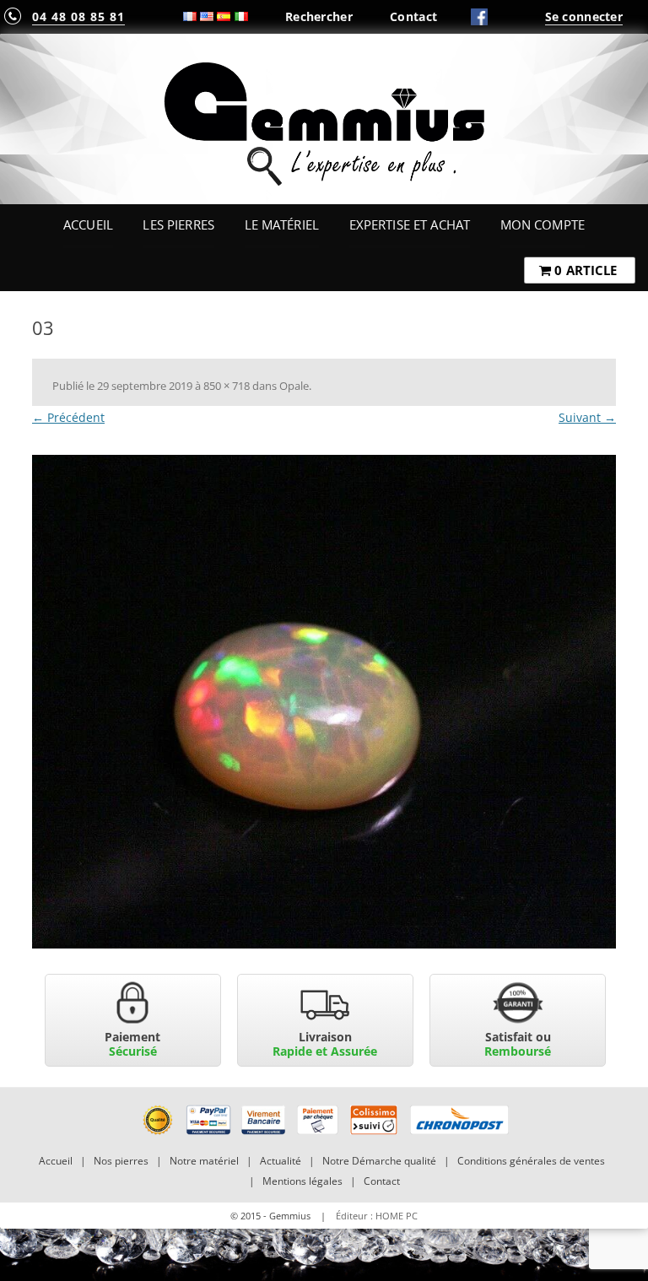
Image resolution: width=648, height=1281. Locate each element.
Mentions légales (302, 1181)
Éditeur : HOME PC (377, 1215)
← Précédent (68, 417)
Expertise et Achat (410, 224)
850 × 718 (226, 385)
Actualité (280, 1161)
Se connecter (584, 16)
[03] (324, 702)
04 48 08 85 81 (78, 16)
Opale (294, 385)
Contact (413, 16)
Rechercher (319, 16)
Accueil (88, 224)
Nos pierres (121, 1161)
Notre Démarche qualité (379, 1161)
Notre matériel (204, 1161)
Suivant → (587, 417)
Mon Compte (542, 224)
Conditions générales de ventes (531, 1161)
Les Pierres (178, 224)
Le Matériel (282, 224)
